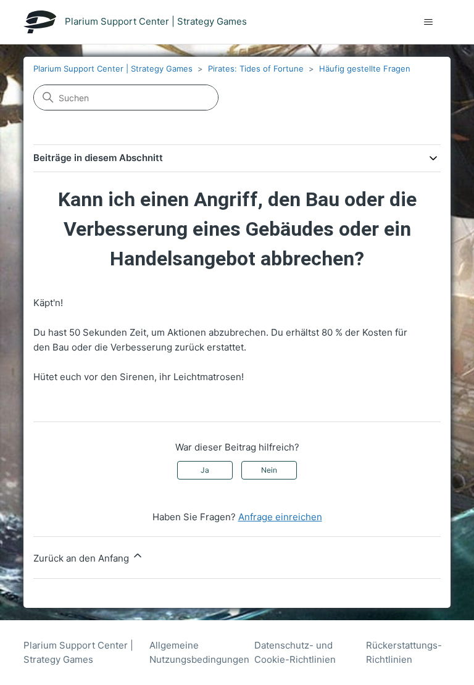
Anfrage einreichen (280, 517)
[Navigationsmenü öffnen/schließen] (429, 22)
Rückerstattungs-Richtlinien (404, 652)
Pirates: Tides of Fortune (256, 68)
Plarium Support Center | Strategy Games (113, 68)
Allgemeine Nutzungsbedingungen (199, 652)
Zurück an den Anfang (82, 558)
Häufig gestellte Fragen (364, 68)
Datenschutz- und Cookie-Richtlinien (295, 652)
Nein (269, 470)
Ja (205, 470)
